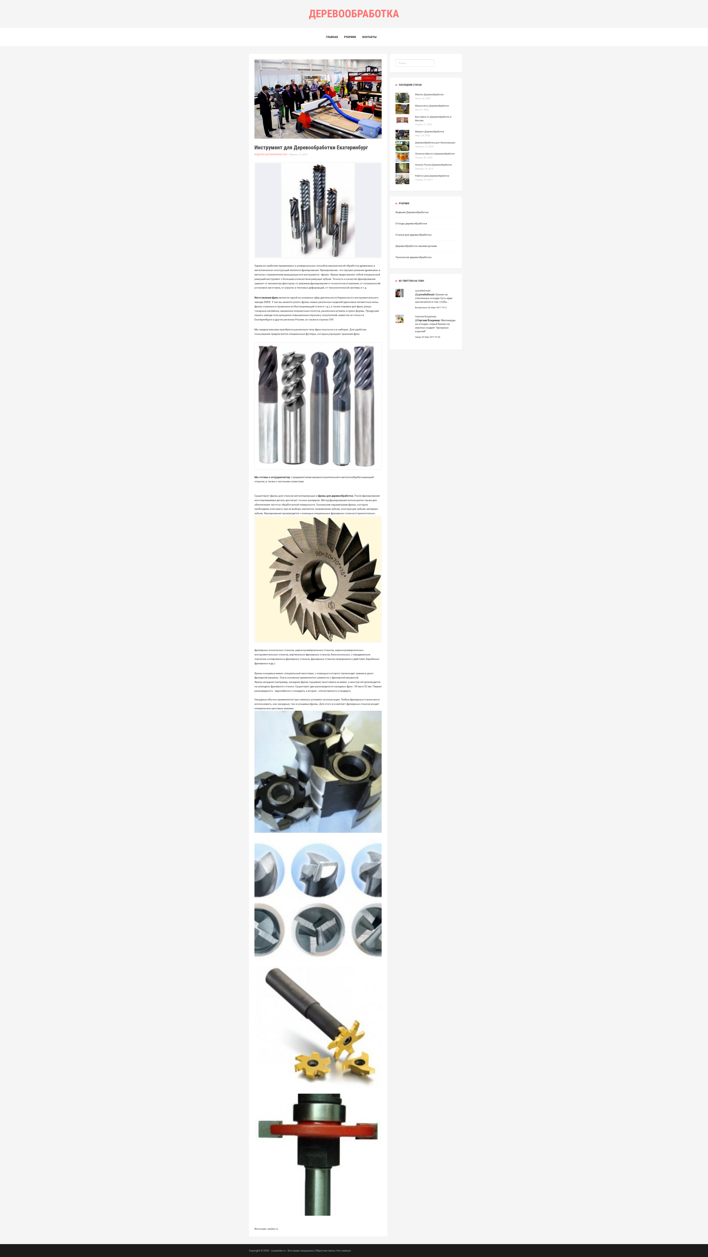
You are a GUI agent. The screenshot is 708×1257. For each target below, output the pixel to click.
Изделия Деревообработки (270, 154)
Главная (332, 37)
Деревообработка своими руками (416, 245)
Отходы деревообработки (411, 223)
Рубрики (350, 37)
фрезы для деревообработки (335, 495)
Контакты (369, 37)
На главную (344, 1250)
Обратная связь (325, 1250)
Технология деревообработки (413, 257)
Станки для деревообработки (413, 234)
